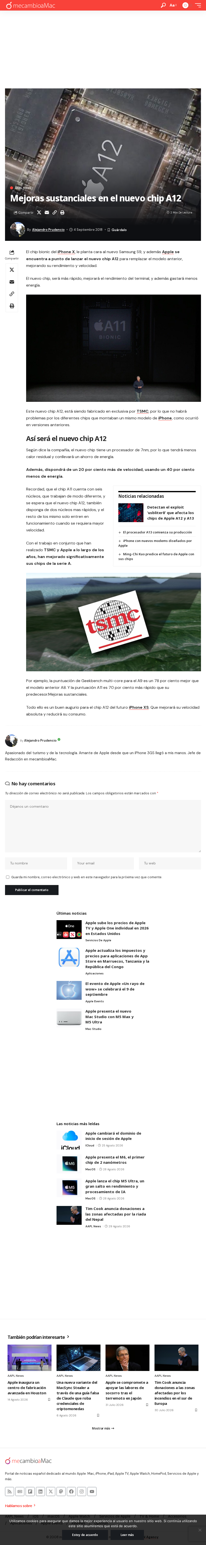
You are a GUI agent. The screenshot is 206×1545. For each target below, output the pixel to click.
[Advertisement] (103, 48)
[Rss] (9, 1491)
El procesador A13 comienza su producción (157, 532)
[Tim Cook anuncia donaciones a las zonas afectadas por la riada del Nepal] (69, 1215)
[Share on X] (38, 212)
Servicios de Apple (98, 940)
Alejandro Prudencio (48, 230)
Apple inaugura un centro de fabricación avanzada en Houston (27, 1387)
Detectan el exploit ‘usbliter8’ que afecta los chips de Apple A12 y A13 (170, 512)
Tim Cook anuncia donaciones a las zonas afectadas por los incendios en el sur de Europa (174, 1393)
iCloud (89, 1145)
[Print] (62, 212)
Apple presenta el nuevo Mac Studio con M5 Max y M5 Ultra (109, 1016)
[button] (163, 5)
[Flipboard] (30, 1491)
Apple (168, 251)
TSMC (142, 411)
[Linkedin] (40, 1491)
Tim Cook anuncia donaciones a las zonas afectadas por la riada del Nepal (115, 1214)
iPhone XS (139, 707)
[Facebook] (71, 1491)
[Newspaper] (19, 1491)
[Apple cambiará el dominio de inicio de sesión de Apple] (69, 1140)
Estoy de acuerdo (85, 1535)
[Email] (46, 212)
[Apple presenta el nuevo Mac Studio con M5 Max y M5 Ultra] (69, 1018)
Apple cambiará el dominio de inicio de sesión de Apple (113, 1136)
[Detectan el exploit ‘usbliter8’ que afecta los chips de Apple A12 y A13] (130, 512)
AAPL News (23, 187)
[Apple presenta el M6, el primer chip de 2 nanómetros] (69, 1163)
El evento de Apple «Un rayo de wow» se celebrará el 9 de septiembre (114, 989)
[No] (199, 1529)
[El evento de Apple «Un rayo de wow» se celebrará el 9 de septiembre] (69, 990)
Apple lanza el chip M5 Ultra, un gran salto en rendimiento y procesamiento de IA (114, 1186)
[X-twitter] (50, 1491)
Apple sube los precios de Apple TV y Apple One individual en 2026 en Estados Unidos (117, 928)
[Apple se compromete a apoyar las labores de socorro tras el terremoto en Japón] (127, 1358)
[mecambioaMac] (30, 5)
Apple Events (94, 1001)
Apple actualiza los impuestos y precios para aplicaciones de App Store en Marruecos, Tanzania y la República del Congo (117, 958)
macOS (90, 1169)
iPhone (165, 418)
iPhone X (66, 251)
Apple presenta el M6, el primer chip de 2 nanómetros (115, 1159)
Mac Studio (93, 1029)
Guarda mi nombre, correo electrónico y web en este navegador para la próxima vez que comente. (86, 877)
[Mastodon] (61, 1491)
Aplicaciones (94, 973)
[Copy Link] (54, 212)
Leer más (127, 1535)
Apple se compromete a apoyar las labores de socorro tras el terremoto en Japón (127, 1390)
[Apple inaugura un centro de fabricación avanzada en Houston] (30, 1358)
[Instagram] (81, 1491)
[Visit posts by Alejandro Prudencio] (11, 740)
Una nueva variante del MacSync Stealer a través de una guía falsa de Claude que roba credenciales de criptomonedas (78, 1395)
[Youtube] (91, 1491)
